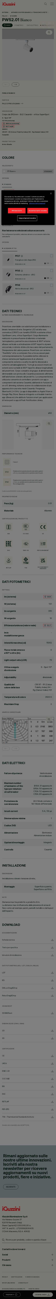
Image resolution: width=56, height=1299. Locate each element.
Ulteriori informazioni (37, 203)
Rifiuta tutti (17, 210)
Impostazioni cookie (27, 218)
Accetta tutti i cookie (38, 210)
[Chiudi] (51, 193)
